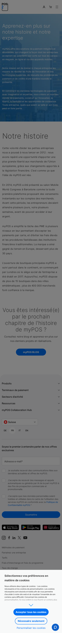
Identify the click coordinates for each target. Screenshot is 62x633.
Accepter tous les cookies (31, 612)
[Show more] (31, 604)
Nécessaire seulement (31, 620)
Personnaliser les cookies (31, 628)
